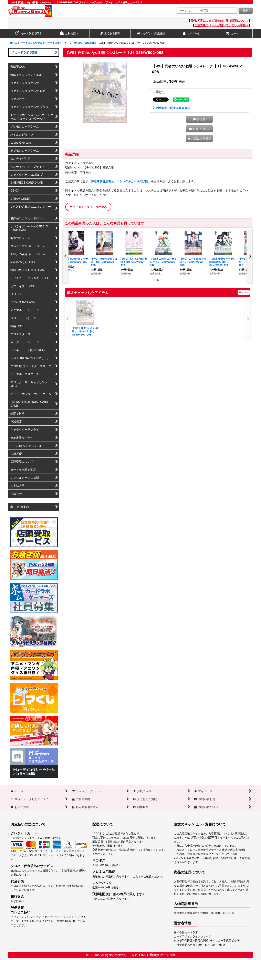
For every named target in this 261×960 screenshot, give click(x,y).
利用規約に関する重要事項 (173, 108)
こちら (23, 870)
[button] (199, 119)
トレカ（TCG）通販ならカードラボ (152, 955)
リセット (244, 292)
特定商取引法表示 (102, 181)
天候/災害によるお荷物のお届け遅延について (219, 20)
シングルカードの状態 (133, 181)
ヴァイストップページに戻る (88, 207)
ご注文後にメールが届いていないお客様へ (221, 25)
